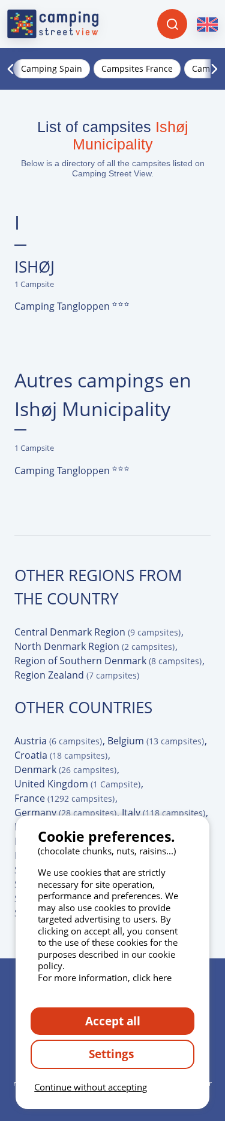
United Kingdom (77, 783)
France (64, 798)
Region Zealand (76, 675)
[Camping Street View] (52, 24)
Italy (163, 812)
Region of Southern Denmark (108, 660)
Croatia (60, 755)
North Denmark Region (94, 646)
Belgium (155, 740)
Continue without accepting (90, 1087)
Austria (58, 740)
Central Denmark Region (97, 632)
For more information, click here (105, 977)
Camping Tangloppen (63, 306)
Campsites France (137, 68)
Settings (113, 1053)
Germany (65, 812)
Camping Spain (51, 68)
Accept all (112, 1020)
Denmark (65, 769)
